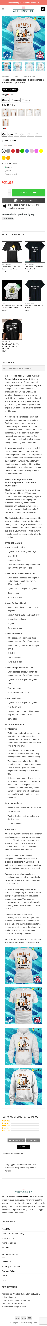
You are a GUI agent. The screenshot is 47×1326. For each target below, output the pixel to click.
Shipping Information (11, 1266)
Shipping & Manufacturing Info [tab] (17, 368)
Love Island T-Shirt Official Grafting (34, 306)
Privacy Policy (8, 1238)
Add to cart (29, 192)
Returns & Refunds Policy (13, 1234)
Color (4, 146)
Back (9, 171)
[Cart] (43, 9)
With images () (17, 1140)
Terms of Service (9, 1243)
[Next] (42, 38)
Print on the (7, 163)
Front (9, 167)
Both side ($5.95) (14, 174)
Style (5, 105)
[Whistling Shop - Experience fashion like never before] (23, 9)
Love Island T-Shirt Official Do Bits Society (34, 268)
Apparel (5, 76)
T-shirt (16, 76)
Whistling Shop (26, 1197)
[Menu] (3, 9)
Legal (4, 1280)
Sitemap (5, 1247)
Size (4, 129)
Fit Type (5, 95)
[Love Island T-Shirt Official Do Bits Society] (35, 252)
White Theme (29, 76)
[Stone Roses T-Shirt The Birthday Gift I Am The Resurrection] (12, 329)
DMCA (4, 1276)
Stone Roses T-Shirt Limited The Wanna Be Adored (12, 306)
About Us (6, 1229)
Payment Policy (8, 1271)
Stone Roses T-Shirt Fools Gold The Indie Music (11, 268)
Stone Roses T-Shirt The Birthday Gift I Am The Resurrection (10, 346)
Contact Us (6, 1262)
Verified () (34, 1140)
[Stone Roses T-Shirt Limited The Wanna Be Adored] (12, 290)
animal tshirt (8, 218)
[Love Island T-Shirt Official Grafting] (35, 290)
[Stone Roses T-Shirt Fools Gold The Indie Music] (12, 252)
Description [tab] (8, 362)
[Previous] (5, 38)
